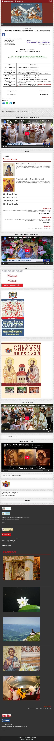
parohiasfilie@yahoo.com (8, 1)
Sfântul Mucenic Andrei (10, 201)
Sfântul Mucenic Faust (10, 197)
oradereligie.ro (23, 726)
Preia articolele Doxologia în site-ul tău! (39, 228)
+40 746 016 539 (19, 1)
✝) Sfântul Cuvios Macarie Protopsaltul (28, 164)
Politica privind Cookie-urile (8, 541)
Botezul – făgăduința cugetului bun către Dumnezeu (21, 703)
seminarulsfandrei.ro (16, 539)
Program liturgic (27, 28)
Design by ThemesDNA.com (27, 739)
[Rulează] (3, 146)
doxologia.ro (47, 226)
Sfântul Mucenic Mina (10, 194)
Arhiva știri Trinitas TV (9, 436)
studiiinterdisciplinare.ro (23, 517)
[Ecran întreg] (50, 146)
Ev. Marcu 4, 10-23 (46, 222)
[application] (27, 133)
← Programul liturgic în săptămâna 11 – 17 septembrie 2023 (14, 111)
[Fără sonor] (48, 146)
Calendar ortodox (10, 159)
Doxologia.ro (9, 551)
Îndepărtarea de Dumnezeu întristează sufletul (20, 644)
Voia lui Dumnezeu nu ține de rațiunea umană (19, 673)
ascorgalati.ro (11, 495)
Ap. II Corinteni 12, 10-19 (45, 213)
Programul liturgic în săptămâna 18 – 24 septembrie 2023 (27, 30)
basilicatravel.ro (13, 540)
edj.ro (16, 492)
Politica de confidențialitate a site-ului (10, 519)
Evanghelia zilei (46, 217)
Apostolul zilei (47, 208)
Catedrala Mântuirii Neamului (8, 724)
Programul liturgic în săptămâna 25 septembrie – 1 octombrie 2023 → (37, 112)
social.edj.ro (15, 493)
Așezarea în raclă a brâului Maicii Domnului (30, 179)
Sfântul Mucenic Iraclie (10, 204)
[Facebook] (50, 1)
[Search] (52, 1)
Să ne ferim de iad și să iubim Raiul (15, 614)
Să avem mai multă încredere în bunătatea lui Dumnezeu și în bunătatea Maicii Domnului (24, 584)
